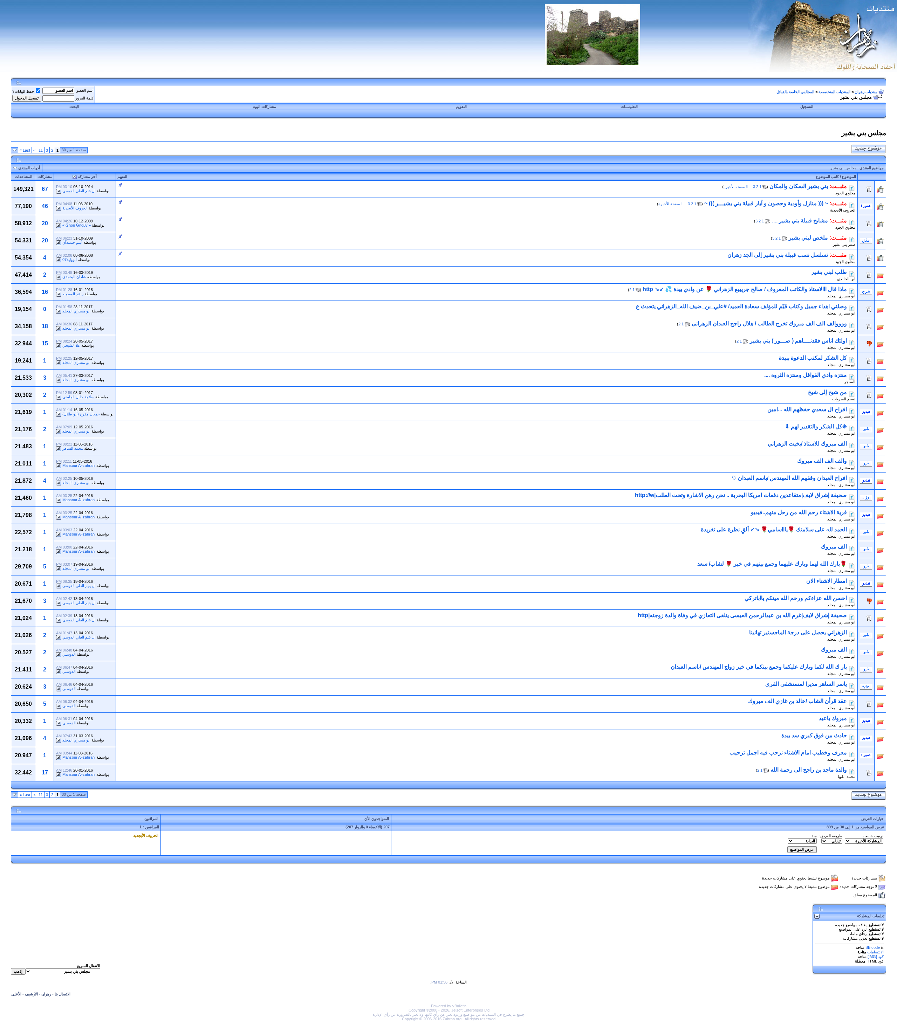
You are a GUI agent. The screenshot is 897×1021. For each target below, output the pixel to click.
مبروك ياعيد (833, 718)
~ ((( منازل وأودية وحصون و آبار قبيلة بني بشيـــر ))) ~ (766, 203)
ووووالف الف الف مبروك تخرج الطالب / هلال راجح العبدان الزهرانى (769, 323)
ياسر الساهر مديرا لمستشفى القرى (806, 684)
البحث (74, 106)
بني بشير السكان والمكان (798, 186)
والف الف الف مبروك (822, 461)
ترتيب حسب (873, 836)
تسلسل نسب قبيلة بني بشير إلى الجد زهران (777, 255)
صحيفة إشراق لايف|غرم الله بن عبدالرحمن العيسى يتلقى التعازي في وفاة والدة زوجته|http (742, 615)
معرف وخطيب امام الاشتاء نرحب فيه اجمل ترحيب (788, 753)
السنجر (849, 382)
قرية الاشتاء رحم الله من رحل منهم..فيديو (799, 512)
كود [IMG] (876, 956)
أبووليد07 (69, 259)
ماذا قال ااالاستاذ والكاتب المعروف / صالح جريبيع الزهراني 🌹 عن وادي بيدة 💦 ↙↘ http (745, 289)
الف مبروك (834, 547)
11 (41, 150)
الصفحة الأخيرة (736, 187)
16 (45, 292)
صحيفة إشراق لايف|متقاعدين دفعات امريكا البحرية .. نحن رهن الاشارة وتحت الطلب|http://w (741, 495)
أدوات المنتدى (29, 168)
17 (45, 772)
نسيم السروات (843, 399)
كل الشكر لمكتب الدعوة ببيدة (813, 358)
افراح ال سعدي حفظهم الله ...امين (807, 409)
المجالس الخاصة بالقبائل (795, 92)
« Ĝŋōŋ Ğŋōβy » (76, 225)
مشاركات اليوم (264, 106)
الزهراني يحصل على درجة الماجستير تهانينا (798, 632)
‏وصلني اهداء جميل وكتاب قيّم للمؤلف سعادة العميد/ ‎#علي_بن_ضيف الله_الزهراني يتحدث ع (741, 306)
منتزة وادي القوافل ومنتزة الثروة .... (805, 375)
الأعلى (16, 994)
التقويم (461, 106)
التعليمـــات (629, 106)
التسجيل (806, 106)
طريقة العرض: (830, 836)
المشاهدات (23, 176)
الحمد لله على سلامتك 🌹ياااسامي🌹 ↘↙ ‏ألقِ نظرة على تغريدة (774, 529)
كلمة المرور (84, 98)
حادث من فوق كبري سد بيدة (814, 735)
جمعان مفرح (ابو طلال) (81, 414)
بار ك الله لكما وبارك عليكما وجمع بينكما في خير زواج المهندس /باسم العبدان (759, 667)
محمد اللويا (846, 776)
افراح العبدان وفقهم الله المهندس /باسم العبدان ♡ (789, 478)
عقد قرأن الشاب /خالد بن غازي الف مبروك (797, 701)
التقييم (122, 176)
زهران (46, 994)
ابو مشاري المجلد (841, 296)
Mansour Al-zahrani (78, 465)
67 (45, 189)
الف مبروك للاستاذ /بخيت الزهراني (807, 444)
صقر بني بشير (844, 244)
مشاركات (44, 176)
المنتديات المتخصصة (834, 92)
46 (45, 206)
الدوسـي (69, 654)
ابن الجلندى (846, 279)
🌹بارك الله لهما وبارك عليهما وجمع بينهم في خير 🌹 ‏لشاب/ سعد (772, 564)
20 (45, 223)
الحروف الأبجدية (842, 210)
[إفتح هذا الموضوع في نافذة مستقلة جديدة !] (851, 186)
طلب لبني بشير (829, 272)
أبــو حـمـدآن (72, 242)
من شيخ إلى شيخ (827, 392)
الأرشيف (31, 994)
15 (45, 343)
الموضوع (849, 176)
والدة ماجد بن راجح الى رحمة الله (809, 770)
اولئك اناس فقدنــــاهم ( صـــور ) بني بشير (798, 341)
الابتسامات (875, 952)
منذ (814, 836)
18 (45, 326)
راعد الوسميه (72, 294)
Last (25, 150)
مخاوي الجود (845, 193)
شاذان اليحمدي (74, 277)
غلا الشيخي (71, 345)
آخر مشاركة (87, 176)
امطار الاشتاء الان (826, 581)
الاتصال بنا (62, 994)
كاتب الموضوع (827, 176)
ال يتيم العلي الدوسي (79, 191)
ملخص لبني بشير (808, 238)
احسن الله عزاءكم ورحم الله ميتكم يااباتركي (796, 598)
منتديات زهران (866, 92)
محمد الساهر (72, 448)
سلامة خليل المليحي (78, 397)
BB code (872, 947)
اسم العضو (85, 90)
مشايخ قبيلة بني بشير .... (800, 220)
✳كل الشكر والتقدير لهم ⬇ (816, 426)
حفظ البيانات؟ (23, 91)
